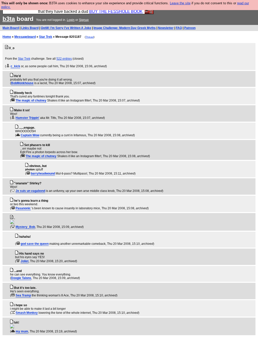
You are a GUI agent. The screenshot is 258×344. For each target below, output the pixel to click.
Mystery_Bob (25, 227)
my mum (22, 331)
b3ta (9, 18)
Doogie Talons (21, 278)
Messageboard (25, 37)
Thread (89, 37)
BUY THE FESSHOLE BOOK (116, 11)
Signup (84, 20)
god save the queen (35, 244)
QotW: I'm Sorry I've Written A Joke (66, 28)
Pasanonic (23, 208)
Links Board (30, 28)
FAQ (179, 28)
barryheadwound (43, 173)
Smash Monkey (27, 313)
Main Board (11, 28)
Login (71, 20)
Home (7, 37)
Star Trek (45, 37)
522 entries (64, 58)
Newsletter (166, 28)
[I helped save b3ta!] (8, 66)
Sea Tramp (23, 295)
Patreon (190, 28)
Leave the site (180, 3)
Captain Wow (30, 135)
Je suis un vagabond (30, 191)
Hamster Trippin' (27, 118)
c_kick (15, 66)
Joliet (24, 261)
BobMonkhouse (22, 83)
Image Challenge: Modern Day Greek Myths (124, 28)
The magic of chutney (31, 100)
